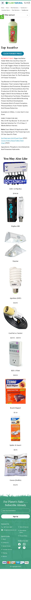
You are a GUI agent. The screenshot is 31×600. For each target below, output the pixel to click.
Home (2, 7)
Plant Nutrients (15, 7)
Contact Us (6, 542)
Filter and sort (10, 15)
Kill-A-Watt (15, 370)
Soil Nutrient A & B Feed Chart (12, 138)
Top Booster (23, 7)
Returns (5, 556)
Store (7, 7)
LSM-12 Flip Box (15, 189)
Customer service (7, 549)
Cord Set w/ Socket (15, 333)
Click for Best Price (12, 54)
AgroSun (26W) (15, 298)
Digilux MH (15, 226)
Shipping (5, 553)
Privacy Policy (23, 536)
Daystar (15, 261)
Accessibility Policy (23, 531)
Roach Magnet (15, 408)
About (4, 539)
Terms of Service (24, 527)
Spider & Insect (15, 445)
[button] (2, 2)
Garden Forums (7, 546)
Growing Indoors (6, 10)
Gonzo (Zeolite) (15, 480)
